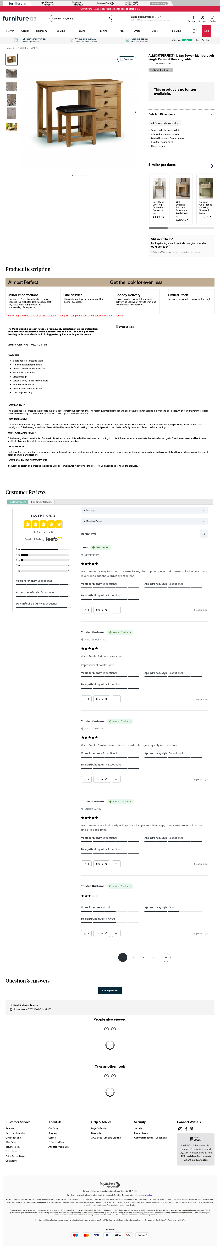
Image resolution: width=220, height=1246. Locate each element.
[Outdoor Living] (158, 3)
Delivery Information (16, 1133)
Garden (25, 30)
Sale (206, 30)
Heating (176, 30)
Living (82, 30)
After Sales (11, 1142)
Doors (155, 30)
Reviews (52, 1133)
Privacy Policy (141, 1133)
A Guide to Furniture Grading (106, 1137)
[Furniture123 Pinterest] (191, 1129)
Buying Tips (97, 1133)
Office (137, 30)
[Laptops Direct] (77, 3)
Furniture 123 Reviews (41, 502)
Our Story (53, 1128)
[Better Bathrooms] (131, 3)
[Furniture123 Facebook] (186, 1129)
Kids (122, 30)
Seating (61, 30)
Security (138, 1128)
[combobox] (82, 18)
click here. (149, 1195)
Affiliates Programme (58, 1146)
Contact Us (11, 1160)
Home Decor (194, 31)
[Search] (110, 18)
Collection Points (56, 1142)
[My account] (202, 17)
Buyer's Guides (99, 1128)
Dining (104, 30)
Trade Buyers (12, 1151)
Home (9, 48)
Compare (128, 59)
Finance (10, 1128)
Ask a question (110, 990)
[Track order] (192, 17)
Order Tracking (13, 1137)
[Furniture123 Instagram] (180, 1130)
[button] (135, 112)
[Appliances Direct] (46, 3)
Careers (52, 1137)
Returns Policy (13, 1146)
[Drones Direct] (104, 3)
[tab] (18, 502)
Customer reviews (17, 502)
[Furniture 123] (16, 4)
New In (10, 30)
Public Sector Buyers (16, 1156)
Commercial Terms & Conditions (150, 1137)
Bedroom (41, 30)
